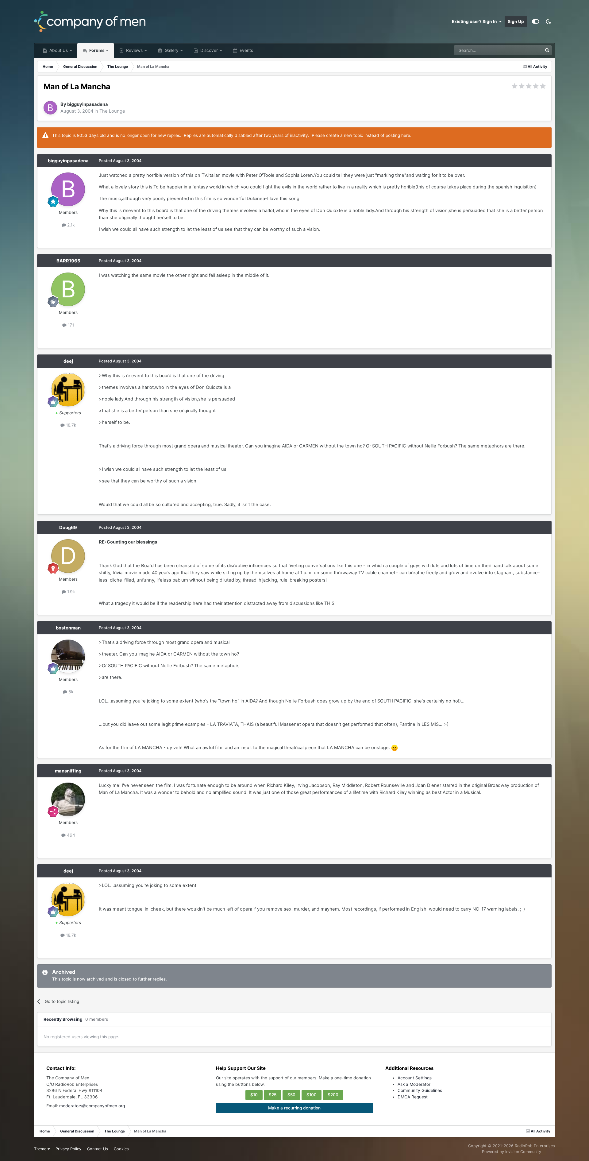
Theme (41, 1149)
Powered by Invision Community (511, 1151)
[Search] (547, 50)
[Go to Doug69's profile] (68, 556)
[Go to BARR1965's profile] (68, 289)
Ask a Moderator (414, 1084)
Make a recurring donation (294, 1107)
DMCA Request (413, 1096)
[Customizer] (535, 21)
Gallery (171, 50)
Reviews (134, 50)
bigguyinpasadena (87, 104)
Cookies (121, 1149)
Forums (96, 50)
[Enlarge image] (394, 747)
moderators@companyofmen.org (92, 1105)
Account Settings (415, 1077)
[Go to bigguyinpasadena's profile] (50, 107)
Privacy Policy (68, 1149)
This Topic (523, 50)
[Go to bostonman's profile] (68, 656)
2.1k (70, 225)
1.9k (70, 591)
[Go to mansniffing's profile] (68, 799)
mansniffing (68, 771)
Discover (208, 50)
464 (70, 835)
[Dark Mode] (548, 21)
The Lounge (112, 111)
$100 (311, 1094)
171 (70, 325)
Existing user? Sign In (475, 21)
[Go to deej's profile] (68, 390)
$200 (333, 1094)
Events (245, 50)
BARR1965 (68, 261)
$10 (254, 1094)
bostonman (68, 628)
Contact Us (97, 1149)
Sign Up (516, 21)
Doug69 (68, 527)
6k (70, 691)
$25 (272, 1094)
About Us (58, 50)
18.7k (70, 425)
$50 (291, 1094)
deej (68, 361)
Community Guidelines (420, 1090)
